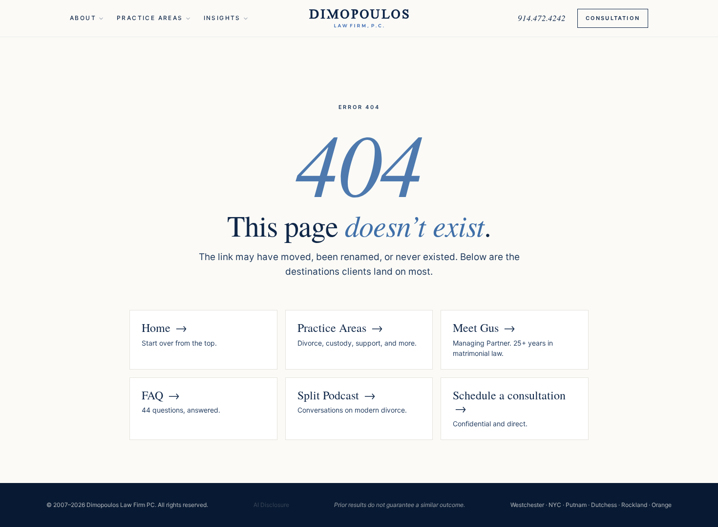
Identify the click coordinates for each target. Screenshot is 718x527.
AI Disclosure (271, 504)
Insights (222, 18)
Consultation (613, 18)
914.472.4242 (542, 17)
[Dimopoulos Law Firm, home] (359, 18)
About (83, 18)
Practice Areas (150, 18)
